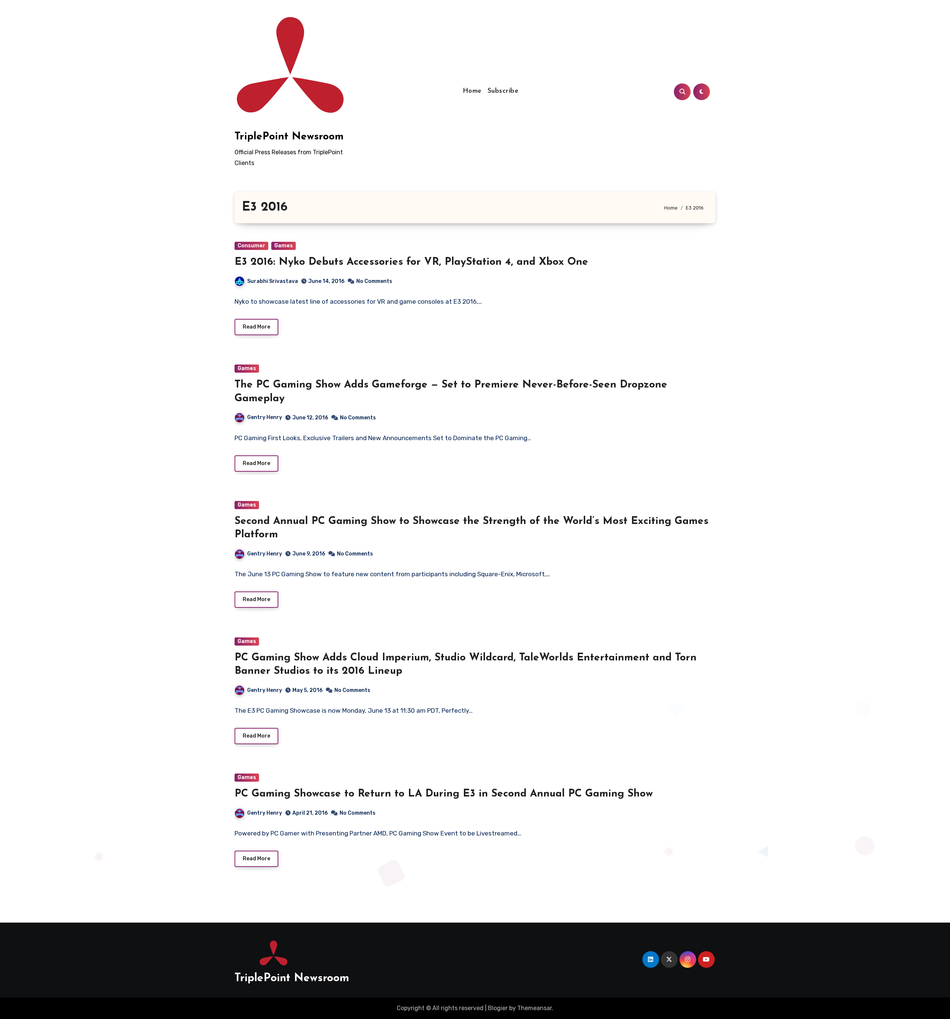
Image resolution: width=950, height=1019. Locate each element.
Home (472, 91)
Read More (256, 327)
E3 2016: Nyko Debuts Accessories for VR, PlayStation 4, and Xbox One (411, 262)
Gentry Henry (264, 417)
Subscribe (503, 91)
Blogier (498, 1008)
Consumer (251, 246)
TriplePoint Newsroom (289, 137)
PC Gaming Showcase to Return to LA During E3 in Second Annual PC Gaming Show (444, 794)
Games (283, 246)
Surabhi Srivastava (272, 281)
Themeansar (534, 1008)
